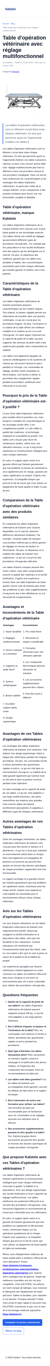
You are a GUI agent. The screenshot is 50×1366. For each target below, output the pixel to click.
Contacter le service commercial (22, 1322)
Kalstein (10, 8)
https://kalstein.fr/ (12, 1314)
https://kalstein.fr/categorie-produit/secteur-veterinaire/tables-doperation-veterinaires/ (21, 1269)
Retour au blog (13, 1331)
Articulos (15, 72)
